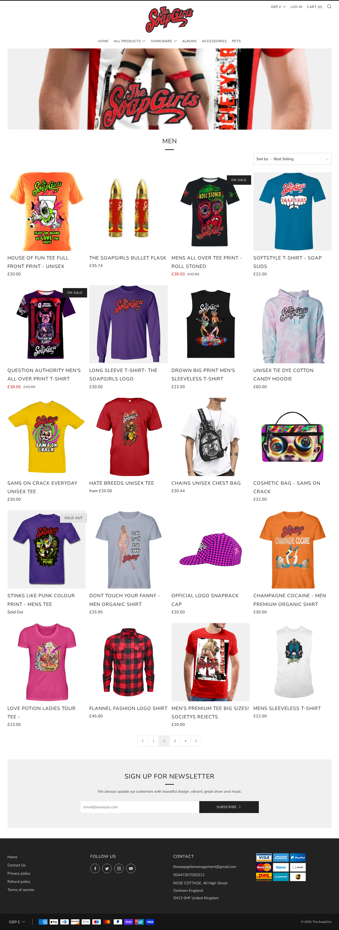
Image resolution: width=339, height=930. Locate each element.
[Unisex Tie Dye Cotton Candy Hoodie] (292, 324)
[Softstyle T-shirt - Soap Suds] (292, 211)
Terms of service (20, 889)
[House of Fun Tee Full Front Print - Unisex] (46, 211)
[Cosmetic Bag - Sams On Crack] (292, 437)
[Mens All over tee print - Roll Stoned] (210, 211)
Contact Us (16, 865)
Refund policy (18, 881)
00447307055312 (188, 874)
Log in (297, 7)
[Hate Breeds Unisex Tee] (128, 437)
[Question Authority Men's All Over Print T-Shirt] (46, 324)
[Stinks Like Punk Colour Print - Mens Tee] (46, 549)
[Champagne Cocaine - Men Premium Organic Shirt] (292, 549)
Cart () (314, 7)
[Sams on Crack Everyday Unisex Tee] (46, 437)
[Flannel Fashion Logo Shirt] (128, 662)
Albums (189, 41)
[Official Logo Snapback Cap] (210, 549)
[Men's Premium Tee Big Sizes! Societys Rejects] (210, 662)
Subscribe (227, 807)
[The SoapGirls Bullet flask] (128, 211)
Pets (236, 41)
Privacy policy (18, 873)
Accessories (214, 41)
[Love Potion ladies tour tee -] (46, 662)
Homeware (161, 41)
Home (103, 41)
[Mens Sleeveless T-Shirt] (292, 662)
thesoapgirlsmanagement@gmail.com (204, 866)
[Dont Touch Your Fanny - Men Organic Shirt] (128, 549)
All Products (127, 41)
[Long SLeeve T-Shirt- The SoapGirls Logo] (128, 324)
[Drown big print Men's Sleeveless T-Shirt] (210, 324)
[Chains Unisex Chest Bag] (210, 437)
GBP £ (276, 7)
